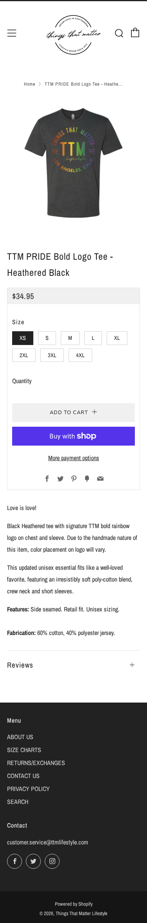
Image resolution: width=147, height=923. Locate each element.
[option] (73, 162)
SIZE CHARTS (24, 749)
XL (117, 337)
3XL (52, 355)
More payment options (73, 457)
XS (23, 337)
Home (29, 84)
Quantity (22, 380)
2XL (24, 355)
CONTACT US (23, 775)
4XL (80, 355)
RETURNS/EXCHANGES (36, 762)
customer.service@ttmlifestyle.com (47, 842)
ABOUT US (20, 736)
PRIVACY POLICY (28, 788)
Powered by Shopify (74, 904)
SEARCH (17, 801)
